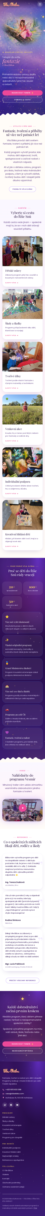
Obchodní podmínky (11, 1182)
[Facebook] (11, 1105)
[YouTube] (17, 1105)
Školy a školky (8, 1121)
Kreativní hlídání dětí (11, 1152)
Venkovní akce (8, 1133)
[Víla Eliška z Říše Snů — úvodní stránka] (11, 4)
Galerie (5, 1174)
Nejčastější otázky (10, 1156)
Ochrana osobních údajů (13, 1187)
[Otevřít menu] (40, 4)
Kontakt (5, 1178)
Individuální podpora (11, 1148)
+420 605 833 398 (13, 1089)
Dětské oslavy (8, 1117)
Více (35, 1208)
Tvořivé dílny (7, 1129)
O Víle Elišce (7, 1170)
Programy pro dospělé (12, 1137)
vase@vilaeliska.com (15, 1093)
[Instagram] (4, 1105)
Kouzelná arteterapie (11, 1125)
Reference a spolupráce (13, 1160)
